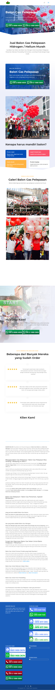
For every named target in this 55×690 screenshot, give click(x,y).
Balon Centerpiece (33, 572)
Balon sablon (26, 561)
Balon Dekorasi (22, 572)
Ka (7, 164)
